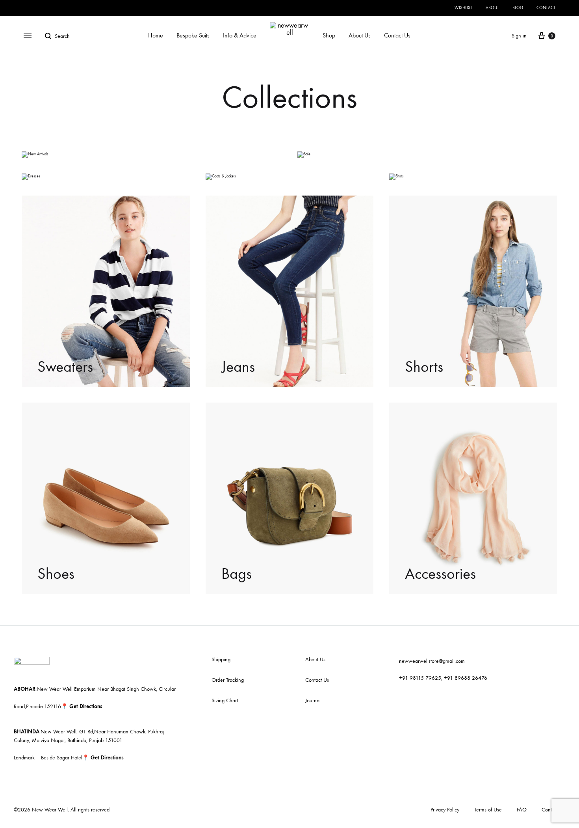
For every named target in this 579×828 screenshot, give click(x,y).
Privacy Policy (445, 809)
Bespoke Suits (193, 35)
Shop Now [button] (51, 155)
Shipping (221, 659)
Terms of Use (488, 809)
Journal (313, 700)
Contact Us (397, 35)
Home (155, 35)
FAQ (522, 809)
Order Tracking (228, 680)
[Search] (49, 36)
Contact (545, 7)
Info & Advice (239, 35)
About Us (360, 35)
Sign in (519, 35)
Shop (329, 35)
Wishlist (463, 7)
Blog (517, 7)
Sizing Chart (225, 700)
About (492, 7)
